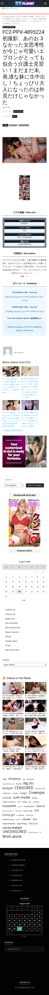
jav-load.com (16, 875)
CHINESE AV (10, 610)
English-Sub (10, 618)
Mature (40, 806)
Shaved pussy (8, 819)
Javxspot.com (17, 870)
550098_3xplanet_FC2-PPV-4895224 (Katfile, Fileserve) (24, 329)
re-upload (20, 815)
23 (43, 586)
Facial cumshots (9, 802)
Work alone (12, 836)
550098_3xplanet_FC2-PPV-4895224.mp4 (24, 311)
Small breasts (9, 823)
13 (26, 582)
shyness (18, 820)
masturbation (29, 806)
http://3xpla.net (18, 352)
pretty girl (9, 814)
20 (26, 586)
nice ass (18, 811)
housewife (9, 806)
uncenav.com (16, 885)
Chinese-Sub (10, 614)
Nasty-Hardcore (8, 811)
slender (26, 819)
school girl (29, 815)
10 (6, 582)
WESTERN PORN (12, 650)
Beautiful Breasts (8, 784)
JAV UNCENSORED (9, 16)
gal (30, 802)
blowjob (8, 788)
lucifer (16, 349)
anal (23, 779)
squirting (22, 823)
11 (13, 582)
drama (34, 798)
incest (20, 806)
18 (13, 586)
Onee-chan (27, 810)
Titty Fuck (33, 823)
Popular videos (11, 641)
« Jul (23, 600)
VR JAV (8, 645)
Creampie (13, 125)
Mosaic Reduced (12, 632)
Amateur (18, 111)
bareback (30, 779)
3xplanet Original (18, 860)
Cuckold (7, 797)
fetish (24, 801)
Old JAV (8, 636)
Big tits (28, 783)
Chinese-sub (40, 788)
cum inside (21, 797)
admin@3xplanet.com (25, 987)
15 (38, 582)
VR (40, 832)
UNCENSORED (23, 125)
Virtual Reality (32, 832)
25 (13, 591)
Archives (6, 660)
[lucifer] (7, 351)
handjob (36, 802)
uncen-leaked (12, 827)
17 (6, 586)
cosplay (15, 793)
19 (19, 586)
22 (38, 586)
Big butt (18, 784)
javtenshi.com (16, 880)
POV (36, 810)
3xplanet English (18, 865)
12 (19, 582)
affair (5, 779)
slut (35, 819)
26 (19, 591)
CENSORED (23, 787)
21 (32, 586)
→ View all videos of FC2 (13, 430)
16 (43, 582)
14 (32, 582)
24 (6, 591)
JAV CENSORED (11, 623)
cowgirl (23, 793)
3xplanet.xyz (16, 890)
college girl (7, 793)
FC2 (15, 116)
